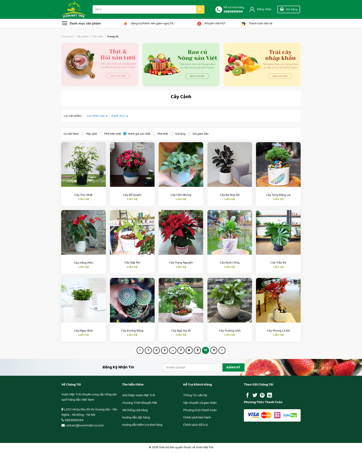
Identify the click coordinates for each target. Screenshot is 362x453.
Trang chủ (67, 36)
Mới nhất (162, 134)
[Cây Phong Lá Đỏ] (278, 300)
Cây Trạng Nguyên (181, 262)
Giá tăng (180, 134)
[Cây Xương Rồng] (132, 300)
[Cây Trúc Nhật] (83, 164)
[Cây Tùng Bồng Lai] (278, 164)
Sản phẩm (82, 36)
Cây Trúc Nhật (83, 194)
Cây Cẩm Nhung (181, 194)
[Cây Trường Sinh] (229, 300)
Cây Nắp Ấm (132, 262)
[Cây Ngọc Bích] (83, 300)
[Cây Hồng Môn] (83, 232)
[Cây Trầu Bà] (278, 232)
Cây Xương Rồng (132, 330)
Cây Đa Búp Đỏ (230, 194)
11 (214, 350)
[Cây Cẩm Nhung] (181, 164)
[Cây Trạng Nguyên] (181, 232)
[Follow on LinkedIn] (269, 395)
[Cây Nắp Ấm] (132, 232)
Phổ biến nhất (112, 134)
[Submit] (200, 9)
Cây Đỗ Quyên (132, 194)
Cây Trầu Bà (278, 262)
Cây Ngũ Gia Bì (181, 330)
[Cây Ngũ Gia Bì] (181, 300)
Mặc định (91, 134)
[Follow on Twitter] (254, 395)
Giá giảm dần (200, 134)
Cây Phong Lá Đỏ (278, 330)
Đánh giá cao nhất (139, 134)
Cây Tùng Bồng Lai (278, 194)
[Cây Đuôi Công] (229, 232)
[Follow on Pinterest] (262, 395)
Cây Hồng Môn (83, 262)
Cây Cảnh (97, 36)
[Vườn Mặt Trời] (74, 9)
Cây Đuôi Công (229, 262)
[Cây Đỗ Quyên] (132, 164)
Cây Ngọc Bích (83, 330)
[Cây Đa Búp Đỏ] (229, 164)
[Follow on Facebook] (247, 395)
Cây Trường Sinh (229, 330)
